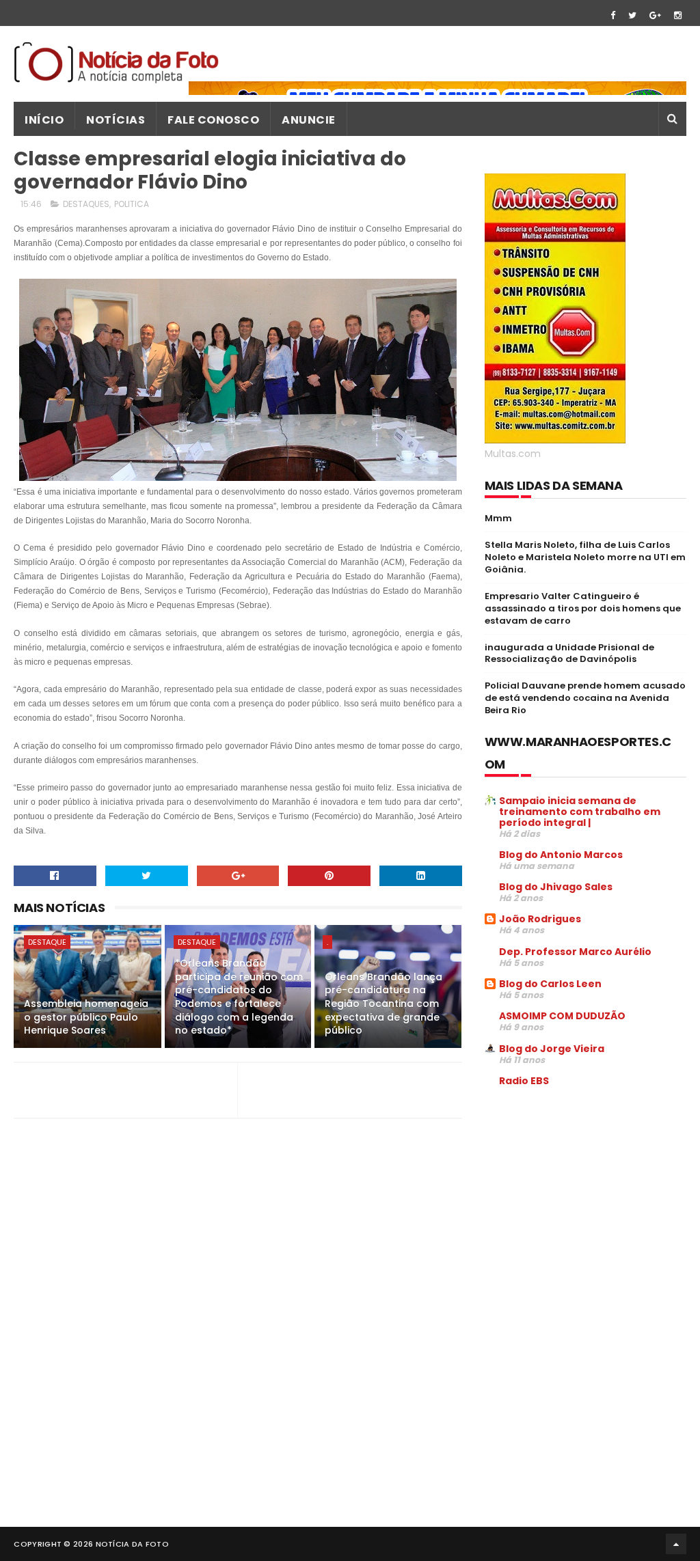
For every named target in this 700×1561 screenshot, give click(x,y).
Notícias (115, 120)
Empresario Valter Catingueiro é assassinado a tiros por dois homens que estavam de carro (583, 608)
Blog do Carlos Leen (550, 984)
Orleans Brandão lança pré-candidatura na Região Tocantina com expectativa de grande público (383, 1003)
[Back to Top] (676, 1544)
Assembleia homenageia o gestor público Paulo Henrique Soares (86, 1017)
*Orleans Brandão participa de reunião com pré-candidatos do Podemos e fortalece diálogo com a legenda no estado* (239, 996)
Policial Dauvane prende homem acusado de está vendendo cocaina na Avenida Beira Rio (585, 698)
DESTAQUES (86, 204)
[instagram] (677, 15)
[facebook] (613, 15)
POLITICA (131, 204)
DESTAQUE (47, 942)
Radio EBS (524, 1081)
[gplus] (655, 15)
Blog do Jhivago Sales (555, 887)
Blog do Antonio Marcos (561, 854)
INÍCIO (44, 120)
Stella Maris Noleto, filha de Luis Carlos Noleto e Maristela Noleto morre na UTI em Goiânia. (585, 557)
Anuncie (309, 120)
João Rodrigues (540, 919)
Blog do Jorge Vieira (551, 1048)
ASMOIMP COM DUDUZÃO (562, 1016)
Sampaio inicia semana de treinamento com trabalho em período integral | (579, 811)
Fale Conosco (213, 120)
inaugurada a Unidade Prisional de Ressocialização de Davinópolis (569, 653)
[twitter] (632, 15)
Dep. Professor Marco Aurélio (575, 951)
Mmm (498, 518)
